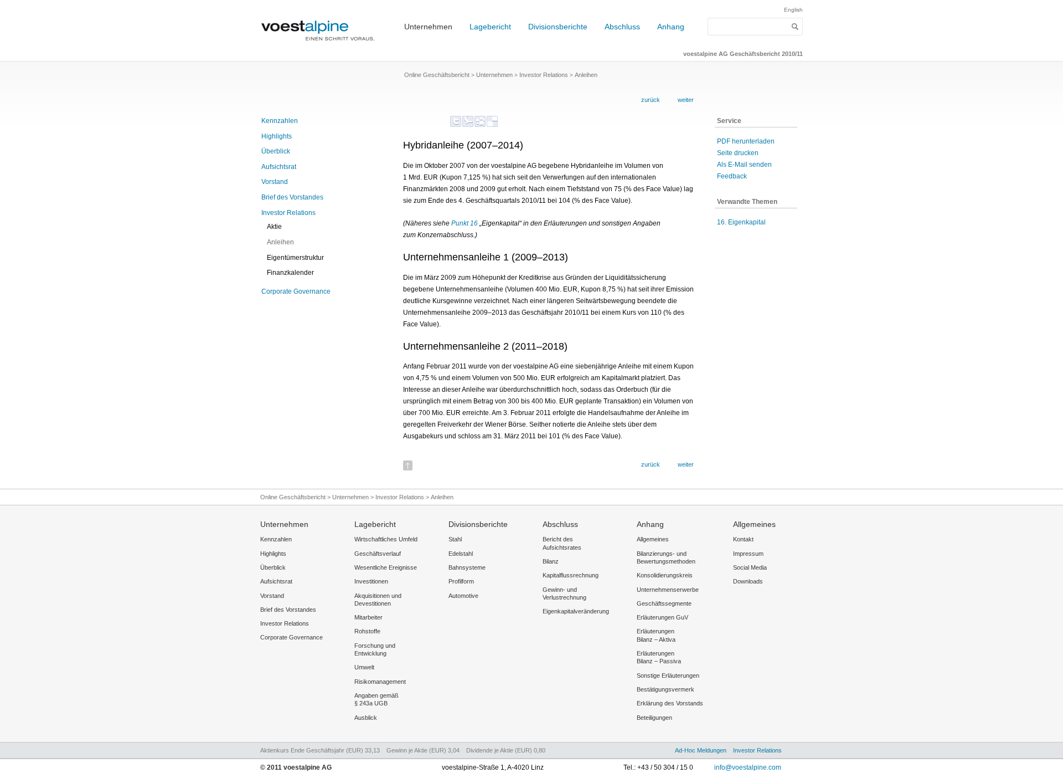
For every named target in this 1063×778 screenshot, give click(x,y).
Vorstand (274, 182)
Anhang (670, 26)
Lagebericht (490, 26)
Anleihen (280, 242)
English (793, 10)
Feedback (732, 176)
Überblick (275, 151)
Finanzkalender (290, 273)
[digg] (480, 121)
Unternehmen (428, 26)
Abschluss (622, 26)
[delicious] (492, 121)
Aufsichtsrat (278, 167)
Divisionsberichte (557, 26)
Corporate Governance (296, 291)
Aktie (274, 227)
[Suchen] (795, 26)
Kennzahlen (279, 121)
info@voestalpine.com (747, 767)
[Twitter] (455, 121)
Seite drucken (737, 153)
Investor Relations (288, 213)
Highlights (276, 136)
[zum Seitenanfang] (407, 461)
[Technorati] (467, 121)
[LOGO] (321, 46)
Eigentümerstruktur (295, 258)
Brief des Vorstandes (292, 197)
